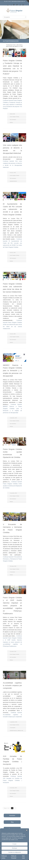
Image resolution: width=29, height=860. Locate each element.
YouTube (19, 4)
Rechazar (14, 848)
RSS (22, 4)
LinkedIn (16, 4)
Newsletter (12, 815)
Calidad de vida (20, 730)
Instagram (13, 4)
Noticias (11, 122)
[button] (26, 830)
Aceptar (14, 844)
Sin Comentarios (13, 119)
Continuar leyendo (12, 104)
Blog (12, 822)
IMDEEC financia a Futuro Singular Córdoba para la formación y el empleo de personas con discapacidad (12, 370)
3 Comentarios (12, 727)
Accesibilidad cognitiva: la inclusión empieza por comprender (12, 685)
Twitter (6, 4)
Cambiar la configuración (14, 852)
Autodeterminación (13, 181)
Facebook (9, 4)
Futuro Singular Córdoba (14, 116)
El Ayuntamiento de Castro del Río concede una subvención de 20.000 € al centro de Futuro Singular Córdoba (12, 209)
